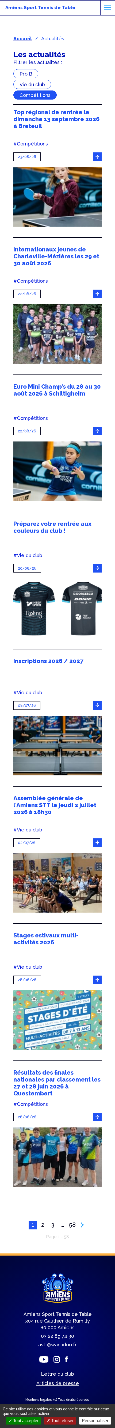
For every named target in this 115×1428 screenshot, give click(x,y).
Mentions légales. (39, 1400)
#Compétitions (30, 143)
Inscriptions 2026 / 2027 (48, 660)
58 (72, 1224)
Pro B (26, 73)
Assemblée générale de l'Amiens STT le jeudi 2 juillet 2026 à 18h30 (54, 805)
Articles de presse (57, 1383)
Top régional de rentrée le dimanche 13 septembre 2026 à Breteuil (56, 119)
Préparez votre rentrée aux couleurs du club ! (52, 527)
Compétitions (35, 95)
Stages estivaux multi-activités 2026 (46, 939)
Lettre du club (57, 1374)
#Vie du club (27, 555)
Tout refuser (62, 1420)
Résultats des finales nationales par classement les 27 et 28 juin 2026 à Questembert (57, 1083)
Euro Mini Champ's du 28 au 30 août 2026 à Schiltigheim (57, 390)
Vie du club (32, 84)
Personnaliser (95, 1420)
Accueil (22, 38)
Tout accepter (25, 1420)
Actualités (52, 38)
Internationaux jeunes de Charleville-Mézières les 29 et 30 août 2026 (56, 256)
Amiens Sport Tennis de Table (40, 7)
